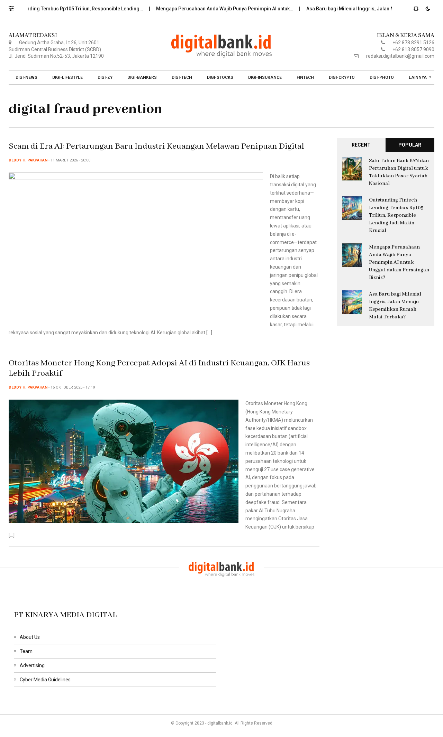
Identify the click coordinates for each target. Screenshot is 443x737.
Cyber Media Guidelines (45, 679)
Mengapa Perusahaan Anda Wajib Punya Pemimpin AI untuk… (213, 8)
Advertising (32, 665)
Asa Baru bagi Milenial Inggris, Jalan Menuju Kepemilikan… (361, 8)
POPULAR (409, 145)
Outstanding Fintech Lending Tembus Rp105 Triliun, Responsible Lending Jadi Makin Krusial (396, 215)
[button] (15, 6)
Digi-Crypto (342, 77)
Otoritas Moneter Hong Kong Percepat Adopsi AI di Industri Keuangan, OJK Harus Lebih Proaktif (159, 368)
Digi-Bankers (142, 77)
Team (26, 651)
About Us (30, 637)
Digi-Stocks (220, 77)
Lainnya (418, 77)
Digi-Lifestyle (67, 77)
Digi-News (26, 77)
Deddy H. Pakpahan (28, 160)
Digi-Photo (382, 77)
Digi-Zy (105, 77)
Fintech (305, 77)
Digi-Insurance (265, 77)
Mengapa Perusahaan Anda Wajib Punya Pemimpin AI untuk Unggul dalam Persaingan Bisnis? (399, 262)
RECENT (361, 145)
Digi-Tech (182, 77)
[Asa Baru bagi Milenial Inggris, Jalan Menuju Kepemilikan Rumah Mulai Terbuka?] (352, 302)
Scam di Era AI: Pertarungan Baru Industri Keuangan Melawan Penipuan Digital (156, 146)
